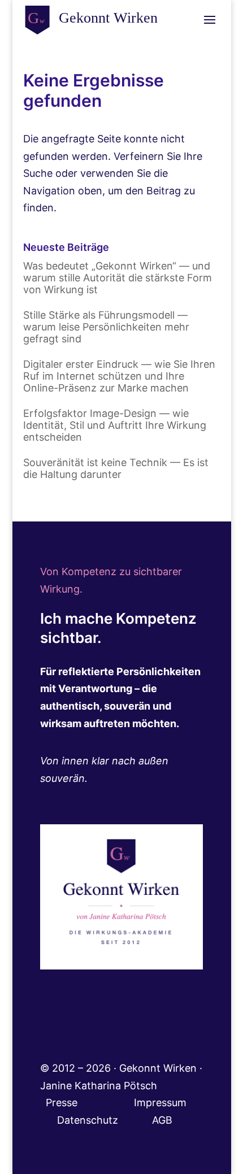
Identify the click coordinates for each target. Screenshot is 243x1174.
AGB (162, 1120)
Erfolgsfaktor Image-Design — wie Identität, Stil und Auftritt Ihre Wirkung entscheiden (114, 425)
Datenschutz (104, 1120)
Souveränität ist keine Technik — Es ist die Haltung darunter (116, 468)
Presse (63, 1102)
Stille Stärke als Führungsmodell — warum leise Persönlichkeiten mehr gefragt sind (106, 327)
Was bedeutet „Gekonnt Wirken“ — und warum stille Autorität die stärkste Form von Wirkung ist (117, 277)
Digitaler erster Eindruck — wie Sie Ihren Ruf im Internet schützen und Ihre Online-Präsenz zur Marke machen (119, 376)
